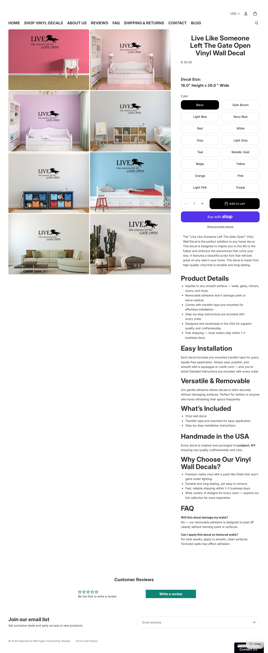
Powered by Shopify (58, 641)
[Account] (245, 13)
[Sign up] (254, 622)
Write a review (170, 594)
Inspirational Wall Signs (31, 641)
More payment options (220, 226)
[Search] (256, 23)
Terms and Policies (86, 641)
